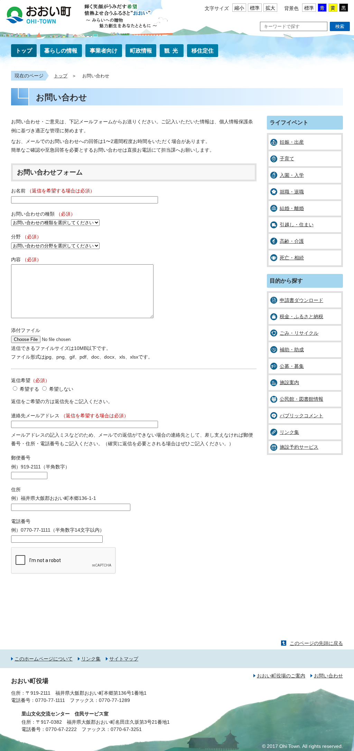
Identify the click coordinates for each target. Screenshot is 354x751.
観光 (172, 51)
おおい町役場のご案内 (281, 675)
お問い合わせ (328, 675)
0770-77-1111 (50, 700)
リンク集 (289, 432)
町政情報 (141, 51)
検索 (339, 26)
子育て (287, 158)
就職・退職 (292, 191)
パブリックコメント (301, 415)
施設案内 (289, 382)
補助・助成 (292, 349)
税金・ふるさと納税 (301, 316)
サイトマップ (123, 659)
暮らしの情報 (60, 51)
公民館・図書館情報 (301, 399)
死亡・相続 (292, 257)
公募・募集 (292, 366)
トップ (24, 51)
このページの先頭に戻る (316, 643)
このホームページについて (44, 659)
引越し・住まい (297, 224)
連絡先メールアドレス (70, 415)
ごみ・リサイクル (299, 333)
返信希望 (30, 380)
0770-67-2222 (61, 729)
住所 (16, 489)
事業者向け (104, 51)
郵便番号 (20, 457)
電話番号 (20, 521)
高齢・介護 (292, 241)
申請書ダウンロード (301, 300)
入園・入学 (292, 175)
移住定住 (203, 51)
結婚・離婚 (292, 208)
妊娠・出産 (292, 142)
